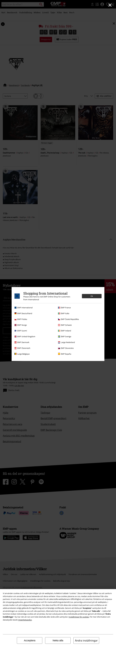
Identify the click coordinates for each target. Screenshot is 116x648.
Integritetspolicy (25, 620)
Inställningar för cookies (79, 617)
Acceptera (29, 640)
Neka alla (58, 640)
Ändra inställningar (86, 640)
